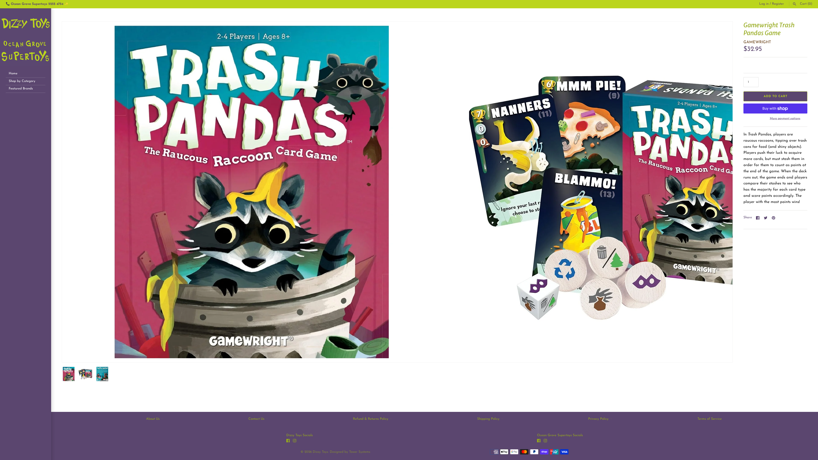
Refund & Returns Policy (370, 419)
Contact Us (256, 419)
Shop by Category (22, 81)
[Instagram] (294, 441)
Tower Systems (359, 452)
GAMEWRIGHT (757, 42)
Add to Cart (775, 96)
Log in (764, 4)
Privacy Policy (598, 419)
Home (13, 73)
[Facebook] (288, 441)
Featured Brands (21, 88)
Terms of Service (709, 419)
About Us (153, 419)
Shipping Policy (488, 419)
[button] (723, 192)
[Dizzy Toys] (25, 37)
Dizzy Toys (320, 452)
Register (778, 4)
